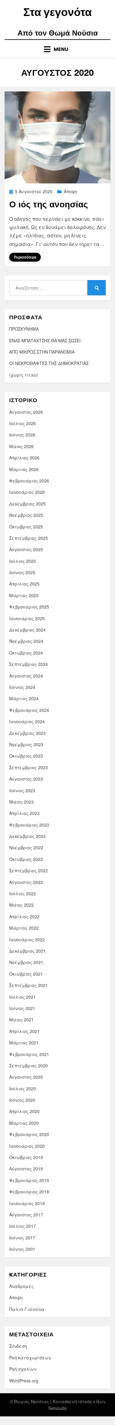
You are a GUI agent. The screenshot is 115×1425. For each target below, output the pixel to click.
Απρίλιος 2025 (24, 584)
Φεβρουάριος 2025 (29, 607)
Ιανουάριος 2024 (27, 721)
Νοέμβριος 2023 (26, 744)
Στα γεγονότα (57, 12)
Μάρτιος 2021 (24, 1042)
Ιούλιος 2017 (22, 1226)
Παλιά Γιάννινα (26, 1309)
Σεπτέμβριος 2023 (28, 767)
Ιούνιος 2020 (22, 1100)
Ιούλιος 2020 (22, 1088)
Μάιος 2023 (21, 802)
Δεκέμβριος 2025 (27, 504)
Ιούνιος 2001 (22, 1249)
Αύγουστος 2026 (26, 412)
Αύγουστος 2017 (26, 1215)
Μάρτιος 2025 (24, 595)
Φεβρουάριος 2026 (29, 481)
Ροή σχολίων (22, 1369)
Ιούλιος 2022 (22, 893)
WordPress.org (23, 1380)
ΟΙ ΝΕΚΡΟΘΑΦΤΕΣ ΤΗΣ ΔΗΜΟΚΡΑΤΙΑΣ (49, 363)
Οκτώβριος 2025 (26, 527)
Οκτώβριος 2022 (26, 859)
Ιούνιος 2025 (22, 572)
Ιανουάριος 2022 (27, 939)
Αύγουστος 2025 (26, 549)
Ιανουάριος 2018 (27, 1203)
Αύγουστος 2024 (26, 676)
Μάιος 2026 (21, 446)
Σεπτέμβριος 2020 (28, 1065)
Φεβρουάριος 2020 (29, 1134)
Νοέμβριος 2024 (26, 641)
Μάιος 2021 (21, 1019)
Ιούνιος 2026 (22, 435)
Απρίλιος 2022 (24, 916)
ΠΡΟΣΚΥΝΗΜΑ (24, 329)
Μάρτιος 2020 (24, 1123)
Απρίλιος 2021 (24, 1031)
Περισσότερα (25, 257)
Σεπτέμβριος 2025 (28, 538)
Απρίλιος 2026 (24, 458)
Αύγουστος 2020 (26, 1077)
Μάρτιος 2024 (24, 698)
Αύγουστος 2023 (26, 779)
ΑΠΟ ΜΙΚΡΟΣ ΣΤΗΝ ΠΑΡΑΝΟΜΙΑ (42, 352)
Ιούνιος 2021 (22, 1008)
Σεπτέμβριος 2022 (28, 870)
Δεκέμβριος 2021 (27, 951)
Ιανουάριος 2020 (27, 1146)
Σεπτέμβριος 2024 (28, 664)
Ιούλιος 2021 (22, 997)
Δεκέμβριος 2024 (27, 630)
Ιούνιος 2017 (22, 1238)
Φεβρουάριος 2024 (29, 710)
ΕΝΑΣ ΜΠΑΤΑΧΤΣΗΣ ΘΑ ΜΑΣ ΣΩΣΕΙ (45, 340)
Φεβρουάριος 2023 (29, 825)
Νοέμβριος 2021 (26, 962)
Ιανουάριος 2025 (27, 618)
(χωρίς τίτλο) (23, 375)
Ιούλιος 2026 (22, 423)
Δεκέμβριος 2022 (27, 836)
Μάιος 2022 (21, 905)
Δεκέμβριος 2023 (27, 733)
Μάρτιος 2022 (24, 928)
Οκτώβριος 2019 (26, 1157)
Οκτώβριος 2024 (26, 653)
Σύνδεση (18, 1346)
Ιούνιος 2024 (22, 687)
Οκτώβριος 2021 (26, 974)
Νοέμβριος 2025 (26, 515)
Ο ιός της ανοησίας (48, 204)
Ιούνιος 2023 (22, 790)
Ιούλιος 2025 (22, 561)
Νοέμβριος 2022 (26, 847)
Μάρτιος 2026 (24, 469)
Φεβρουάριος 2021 (29, 1054)
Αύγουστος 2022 (26, 882)
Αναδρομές (21, 1286)
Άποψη (70, 191)
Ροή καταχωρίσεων (30, 1357)
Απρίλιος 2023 (24, 813)
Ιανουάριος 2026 (27, 492)
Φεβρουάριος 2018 (29, 1192)
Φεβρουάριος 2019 (29, 1180)
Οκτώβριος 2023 (26, 756)
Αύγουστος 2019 (26, 1169)
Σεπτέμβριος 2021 (28, 985)
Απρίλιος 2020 (24, 1111)
